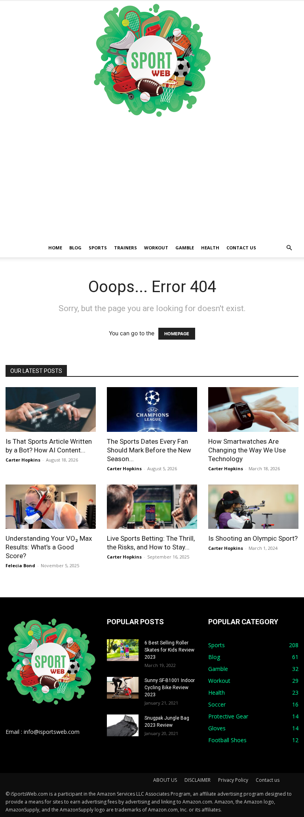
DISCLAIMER (197, 780)
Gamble (184, 248)
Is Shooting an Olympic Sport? (253, 538)
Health (210, 248)
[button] (288, 248)
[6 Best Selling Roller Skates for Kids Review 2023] (123, 650)
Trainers (125, 248)
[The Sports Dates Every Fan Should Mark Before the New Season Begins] (152, 409)
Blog (75, 248)
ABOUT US (165, 780)
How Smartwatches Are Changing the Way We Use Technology (247, 450)
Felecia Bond (20, 565)
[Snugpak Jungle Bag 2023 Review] (123, 725)
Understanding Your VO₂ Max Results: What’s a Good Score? (49, 547)
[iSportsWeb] (152, 60)
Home (55, 248)
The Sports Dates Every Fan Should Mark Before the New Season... (149, 450)
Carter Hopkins (23, 460)
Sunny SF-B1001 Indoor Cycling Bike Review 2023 (169, 687)
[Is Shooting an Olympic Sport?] (253, 506)
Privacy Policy (233, 780)
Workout (156, 248)
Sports (98, 248)
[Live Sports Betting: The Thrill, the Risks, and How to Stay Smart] (152, 506)
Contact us (241, 248)
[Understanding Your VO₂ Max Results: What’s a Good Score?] (51, 506)
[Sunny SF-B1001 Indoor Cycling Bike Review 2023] (123, 688)
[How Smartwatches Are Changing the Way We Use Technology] (253, 409)
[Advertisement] (152, 179)
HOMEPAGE (176, 333)
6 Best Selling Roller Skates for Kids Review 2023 (169, 650)
